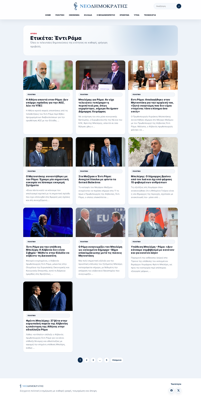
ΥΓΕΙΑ (136, 15)
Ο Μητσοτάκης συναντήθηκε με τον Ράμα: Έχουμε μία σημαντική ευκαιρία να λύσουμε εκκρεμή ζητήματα (47, 181)
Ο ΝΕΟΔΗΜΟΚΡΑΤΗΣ (106, 15)
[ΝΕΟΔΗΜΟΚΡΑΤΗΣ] (100, 6)
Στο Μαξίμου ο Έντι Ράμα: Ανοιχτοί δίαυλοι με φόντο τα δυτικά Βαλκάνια (97, 179)
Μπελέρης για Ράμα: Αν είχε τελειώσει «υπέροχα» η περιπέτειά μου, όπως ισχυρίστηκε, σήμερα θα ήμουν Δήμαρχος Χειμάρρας (98, 105)
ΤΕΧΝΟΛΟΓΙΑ (150, 15)
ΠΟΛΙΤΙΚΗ (59, 15)
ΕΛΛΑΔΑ (88, 15)
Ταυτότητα (176, 384)
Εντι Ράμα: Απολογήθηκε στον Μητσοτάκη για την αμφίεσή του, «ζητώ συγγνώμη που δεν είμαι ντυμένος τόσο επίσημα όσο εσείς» (152, 105)
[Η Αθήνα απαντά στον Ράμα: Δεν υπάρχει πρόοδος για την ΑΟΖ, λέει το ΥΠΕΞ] (48, 75)
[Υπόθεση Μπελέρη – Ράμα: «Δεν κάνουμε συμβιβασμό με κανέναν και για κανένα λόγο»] (153, 222)
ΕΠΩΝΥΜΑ (124, 15)
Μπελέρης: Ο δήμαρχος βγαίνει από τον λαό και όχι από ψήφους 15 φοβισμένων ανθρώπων (151, 179)
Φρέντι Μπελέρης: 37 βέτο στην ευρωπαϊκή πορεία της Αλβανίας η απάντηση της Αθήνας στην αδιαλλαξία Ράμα (47, 325)
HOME (48, 15)
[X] (178, 390)
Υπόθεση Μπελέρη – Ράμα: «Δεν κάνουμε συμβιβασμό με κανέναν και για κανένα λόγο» (152, 249)
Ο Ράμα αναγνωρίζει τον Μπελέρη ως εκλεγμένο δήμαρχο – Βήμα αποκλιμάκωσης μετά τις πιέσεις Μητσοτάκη (100, 251)
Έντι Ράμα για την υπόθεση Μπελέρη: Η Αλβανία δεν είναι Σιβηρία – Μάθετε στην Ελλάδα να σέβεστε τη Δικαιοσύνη (47, 251)
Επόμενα (117, 360)
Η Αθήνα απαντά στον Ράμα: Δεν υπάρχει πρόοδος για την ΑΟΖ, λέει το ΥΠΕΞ (47, 102)
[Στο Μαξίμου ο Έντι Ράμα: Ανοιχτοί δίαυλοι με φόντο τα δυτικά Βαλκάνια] (100, 152)
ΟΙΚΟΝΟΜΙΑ (74, 15)
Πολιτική (31, 94)
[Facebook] (171, 390)
